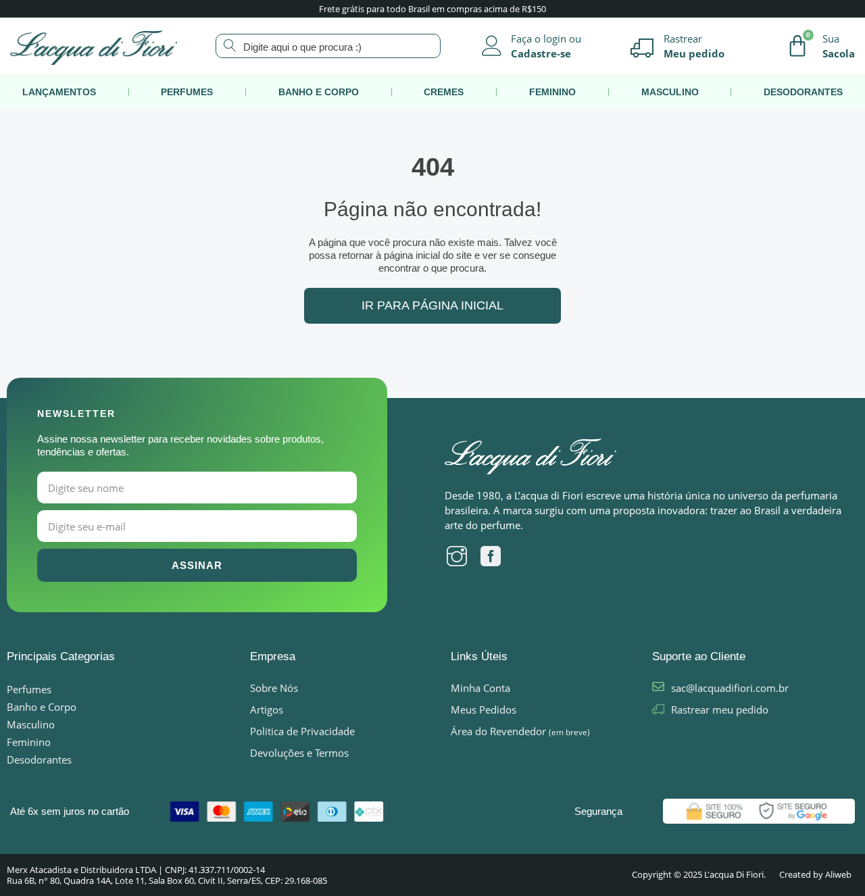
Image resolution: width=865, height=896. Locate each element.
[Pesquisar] (214, 45)
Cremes (444, 91)
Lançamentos (59, 91)
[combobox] (328, 46)
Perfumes (187, 91)
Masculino (670, 91)
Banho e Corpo (318, 91)
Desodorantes (803, 91)
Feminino (552, 91)
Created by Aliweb (815, 874)
